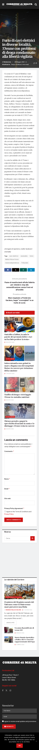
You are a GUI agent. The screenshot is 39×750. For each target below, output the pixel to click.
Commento (9, 451)
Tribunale (24, 263)
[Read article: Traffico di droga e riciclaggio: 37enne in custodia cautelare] (19, 384)
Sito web (7, 498)
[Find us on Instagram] (10, 690)
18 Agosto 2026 (9, 342)
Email (7, 489)
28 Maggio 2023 (20, 62)
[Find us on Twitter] (6, 690)
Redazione (7, 62)
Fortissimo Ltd (8, 670)
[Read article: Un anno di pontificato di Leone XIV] (8, 630)
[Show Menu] (3, 4)
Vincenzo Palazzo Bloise (13, 610)
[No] (36, 741)
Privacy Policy (9, 514)
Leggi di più (11, 623)
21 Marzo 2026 (20, 644)
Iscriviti (10, 726)
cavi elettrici (13, 256)
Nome (7, 479)
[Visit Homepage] (19, 4)
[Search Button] (36, 4)
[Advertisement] (19, 559)
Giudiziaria (6, 64)
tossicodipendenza (12, 263)
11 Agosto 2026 (9, 373)
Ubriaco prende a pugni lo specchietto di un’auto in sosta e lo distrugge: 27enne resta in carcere (19, 423)
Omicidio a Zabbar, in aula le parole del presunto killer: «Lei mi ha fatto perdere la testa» (18, 336)
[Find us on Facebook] (2, 690)
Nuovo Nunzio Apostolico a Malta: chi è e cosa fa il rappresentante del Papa (25, 639)
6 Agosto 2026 (9, 400)
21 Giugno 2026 (27, 610)
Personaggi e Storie (13, 597)
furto (31, 256)
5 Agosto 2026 (9, 429)
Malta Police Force (12, 259)
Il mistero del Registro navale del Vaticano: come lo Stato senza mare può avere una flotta (19, 604)
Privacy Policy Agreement (14, 508)
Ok (20, 746)
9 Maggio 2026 (20, 633)
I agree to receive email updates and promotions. (20, 721)
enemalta (24, 256)
